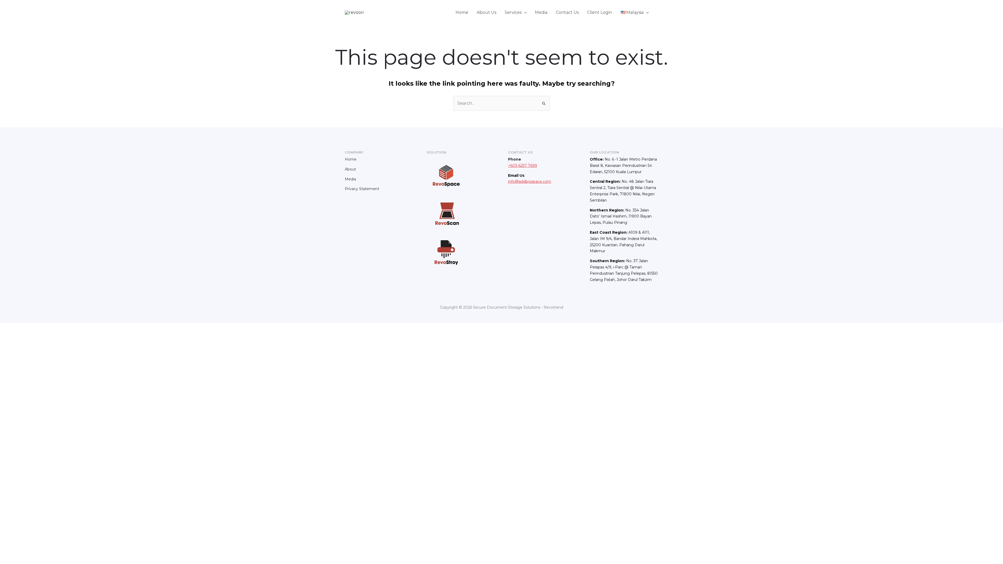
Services (513, 12)
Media (541, 12)
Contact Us (567, 12)
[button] (524, 12)
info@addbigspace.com (529, 181)
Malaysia (635, 12)
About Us (486, 12)
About (350, 169)
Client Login (599, 12)
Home (462, 12)
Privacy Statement (362, 188)
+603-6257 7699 (522, 165)
